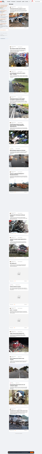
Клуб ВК (23, 1)
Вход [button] (37, 1)
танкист (12, 284)
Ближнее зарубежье (20, 71)
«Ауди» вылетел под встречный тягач (17, 333)
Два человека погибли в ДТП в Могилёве (17, 48)
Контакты (26, 1)
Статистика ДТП (18, 1)
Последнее (8, 1)
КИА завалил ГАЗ (13, 263)
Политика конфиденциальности (25, 452)
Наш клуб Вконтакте (3, 38)
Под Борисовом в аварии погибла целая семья (19, 410)
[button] (32, 1)
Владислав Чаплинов (13, 46)
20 (15, 118)
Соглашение (1, 34)
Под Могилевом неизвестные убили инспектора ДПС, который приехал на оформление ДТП (17, 125)
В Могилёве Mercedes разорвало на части (18, 8)
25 (15, 233)
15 (15, 27)
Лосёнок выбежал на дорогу (15, 286)
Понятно (32, 452)
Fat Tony (12, 148)
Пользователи (13, 1)
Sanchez (12, 382)
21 (15, 144)
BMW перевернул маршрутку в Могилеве (17, 150)
